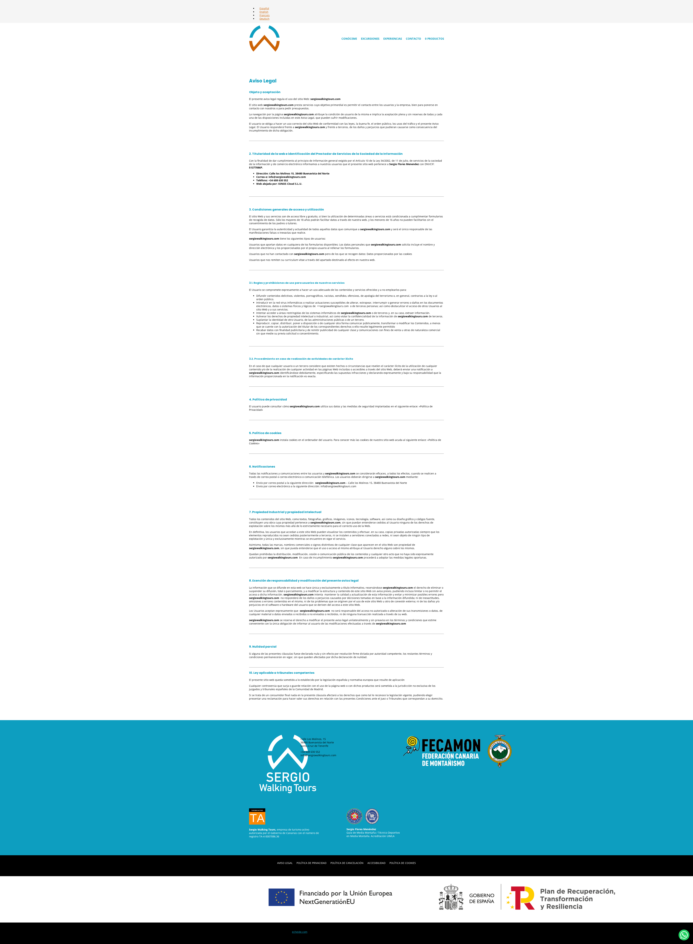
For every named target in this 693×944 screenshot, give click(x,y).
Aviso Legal (285, 862)
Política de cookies (402, 862)
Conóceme (349, 38)
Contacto (413, 38)
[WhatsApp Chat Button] (684, 935)
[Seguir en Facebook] (406, 776)
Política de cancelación (346, 862)
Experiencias (392, 38)
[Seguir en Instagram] (413, 776)
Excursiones (370, 38)
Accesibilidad (376, 862)
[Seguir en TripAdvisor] (428, 776)
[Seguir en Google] (421, 776)
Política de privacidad (311, 862)
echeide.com (299, 932)
